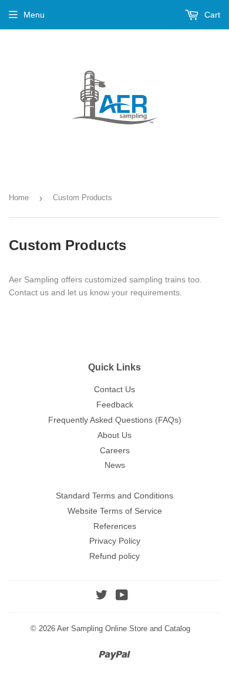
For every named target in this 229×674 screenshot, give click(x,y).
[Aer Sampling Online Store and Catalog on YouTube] (122, 596)
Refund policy (114, 556)
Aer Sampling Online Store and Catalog (123, 628)
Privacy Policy (114, 540)
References (114, 526)
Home (19, 197)
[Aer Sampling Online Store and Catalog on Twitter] (101, 596)
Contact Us (114, 389)
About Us (114, 435)
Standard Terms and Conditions (114, 495)
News (115, 465)
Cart (211, 14)
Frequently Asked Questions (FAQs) (114, 419)
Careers (115, 450)
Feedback (114, 404)
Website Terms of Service (115, 510)
